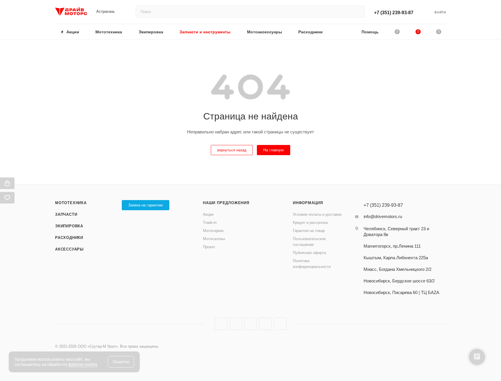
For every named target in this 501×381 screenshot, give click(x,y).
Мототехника (71, 203)
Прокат (209, 247)
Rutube (250, 324)
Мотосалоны (214, 239)
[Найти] (358, 12)
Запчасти (66, 214)
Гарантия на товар (309, 230)
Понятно (121, 362)
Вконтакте (221, 324)
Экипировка (69, 226)
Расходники (69, 237)
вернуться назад (231, 150)
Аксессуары (69, 249)
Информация (308, 203)
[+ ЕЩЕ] (342, 31)
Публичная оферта (309, 253)
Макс (280, 324)
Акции (208, 214)
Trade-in (210, 222)
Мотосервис (213, 230)
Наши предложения (226, 203)
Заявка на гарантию (145, 205)
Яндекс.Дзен (265, 324)
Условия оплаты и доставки (317, 214)
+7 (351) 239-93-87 (393, 12)
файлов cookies (82, 364)
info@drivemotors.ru (383, 216)
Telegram (236, 324)
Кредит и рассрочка (310, 222)
